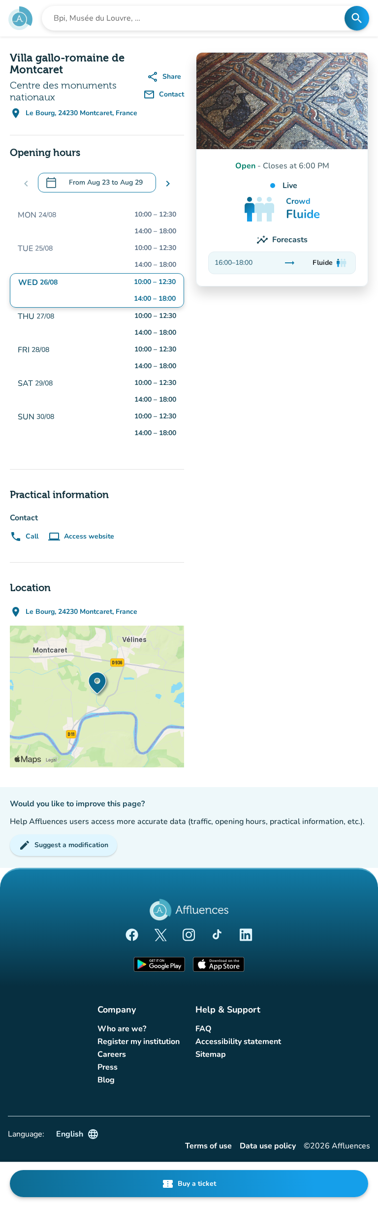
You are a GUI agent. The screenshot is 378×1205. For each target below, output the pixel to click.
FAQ (203, 1028)
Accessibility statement (238, 1041)
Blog (106, 1080)
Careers (111, 1054)
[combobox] (196, 18)
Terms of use (208, 1146)
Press (107, 1067)
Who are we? (121, 1028)
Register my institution (138, 1041)
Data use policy (268, 1146)
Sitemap (210, 1054)
